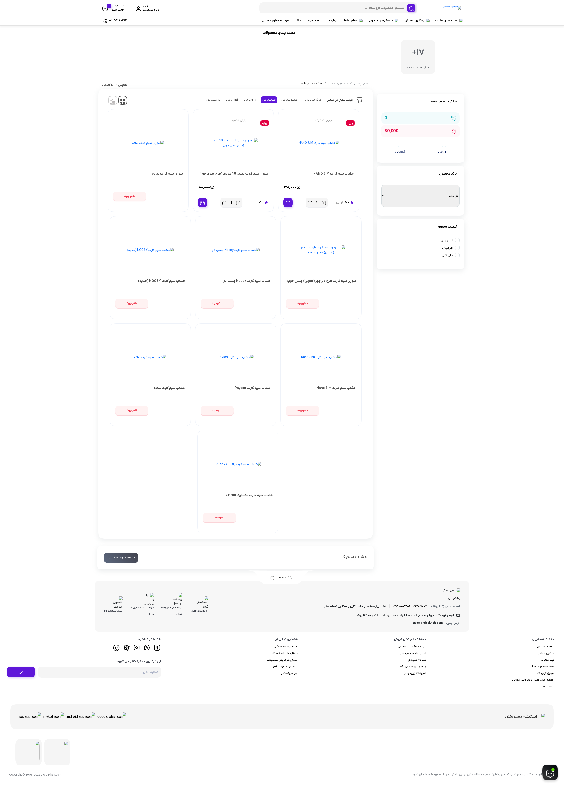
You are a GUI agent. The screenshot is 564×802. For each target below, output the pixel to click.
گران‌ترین (232, 100)
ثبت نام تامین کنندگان (285, 666)
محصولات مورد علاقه (542, 666)
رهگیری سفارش (414, 20)
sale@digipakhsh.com (427, 623)
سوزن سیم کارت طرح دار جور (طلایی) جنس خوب (321, 281)
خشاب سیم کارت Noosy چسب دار (246, 281)
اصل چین (447, 240)
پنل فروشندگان (289, 673)
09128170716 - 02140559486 (410, 606)
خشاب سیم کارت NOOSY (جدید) (161, 281)
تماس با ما (350, 20)
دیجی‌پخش (361, 84)
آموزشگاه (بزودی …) (415, 673)
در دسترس (213, 100)
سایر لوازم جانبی (338, 84)
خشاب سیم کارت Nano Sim (336, 388)
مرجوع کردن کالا (545, 673)
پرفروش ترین (312, 100)
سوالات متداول (545, 647)
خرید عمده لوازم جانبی (275, 20)
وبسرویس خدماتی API (413, 666)
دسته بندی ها (448, 20)
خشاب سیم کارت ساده (169, 388)
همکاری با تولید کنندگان (284, 653)
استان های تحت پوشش (413, 653)
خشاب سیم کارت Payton (252, 388)
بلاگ (298, 20)
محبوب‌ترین (289, 100)
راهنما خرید (314, 20)
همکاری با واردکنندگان (286, 647)
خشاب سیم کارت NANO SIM (333, 174)
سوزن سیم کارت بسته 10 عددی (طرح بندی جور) (233, 174)
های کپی (447, 255)
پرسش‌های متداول (381, 20)
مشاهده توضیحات (124, 558)
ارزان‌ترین (250, 100)
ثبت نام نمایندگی (417, 660)
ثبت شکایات (547, 660)
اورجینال (447, 248)
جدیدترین (269, 100)
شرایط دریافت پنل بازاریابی (412, 647)
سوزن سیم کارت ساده (167, 174)
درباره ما (333, 20)
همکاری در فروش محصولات (282, 660)
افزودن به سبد (288, 202)
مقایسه (344, 187)
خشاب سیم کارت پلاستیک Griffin (249, 495)
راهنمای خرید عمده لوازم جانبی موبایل (533, 680)
